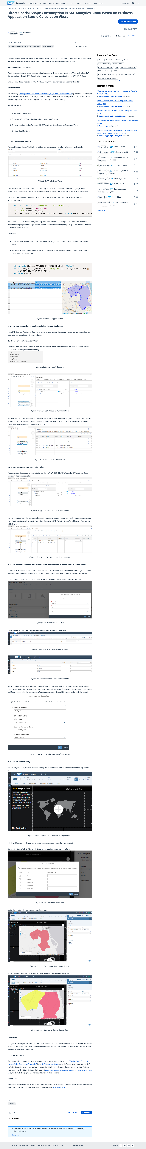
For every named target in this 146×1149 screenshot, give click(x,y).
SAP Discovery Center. (50, 1064)
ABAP (99, 60)
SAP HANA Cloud (35, 46)
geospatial (12, 1103)
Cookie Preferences (76, 1145)
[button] (128, 36)
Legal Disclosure (44, 1145)
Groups (51, 3)
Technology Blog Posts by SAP (54, 8)
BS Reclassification (104, 71)
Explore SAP (125, 3)
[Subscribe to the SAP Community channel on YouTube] (129, 1145)
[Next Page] (119, 80)
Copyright (33, 1145)
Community (21, 3)
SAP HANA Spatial (48, 46)
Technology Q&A (105, 126)
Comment (15, 1135)
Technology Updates (81, 46)
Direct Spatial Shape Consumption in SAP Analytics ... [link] (80, 8)
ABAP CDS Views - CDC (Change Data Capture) (118, 60)
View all (100, 211)
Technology (39, 8)
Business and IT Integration (106, 74)
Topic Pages (98, 3)
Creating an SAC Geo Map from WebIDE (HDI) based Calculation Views (45, 94)
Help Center (87, 3)
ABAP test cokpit (117, 63)
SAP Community (12, 8)
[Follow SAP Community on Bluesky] (125, 1145)
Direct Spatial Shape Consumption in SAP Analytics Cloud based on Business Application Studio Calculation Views (70, 15)
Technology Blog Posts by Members (113, 116)
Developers (60, 3)
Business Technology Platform (107, 78)
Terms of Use (23, 1145)
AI (116, 67)
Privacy (14, 1145)
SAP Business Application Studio (18, 46)
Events (78, 3)
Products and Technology (37, 3)
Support (64, 1145)
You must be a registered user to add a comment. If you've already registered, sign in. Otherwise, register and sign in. (48, 1130)
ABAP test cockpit (103, 63)
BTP (115, 71)
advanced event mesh (105, 67)
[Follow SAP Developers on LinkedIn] (132, 1145)
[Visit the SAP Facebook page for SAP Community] (121, 1145)
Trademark (55, 1145)
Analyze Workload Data (128, 67)
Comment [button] (86, 1112)
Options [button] (119, 25)
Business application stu (126, 74)
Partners (70, 3)
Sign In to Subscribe (128, 21)
